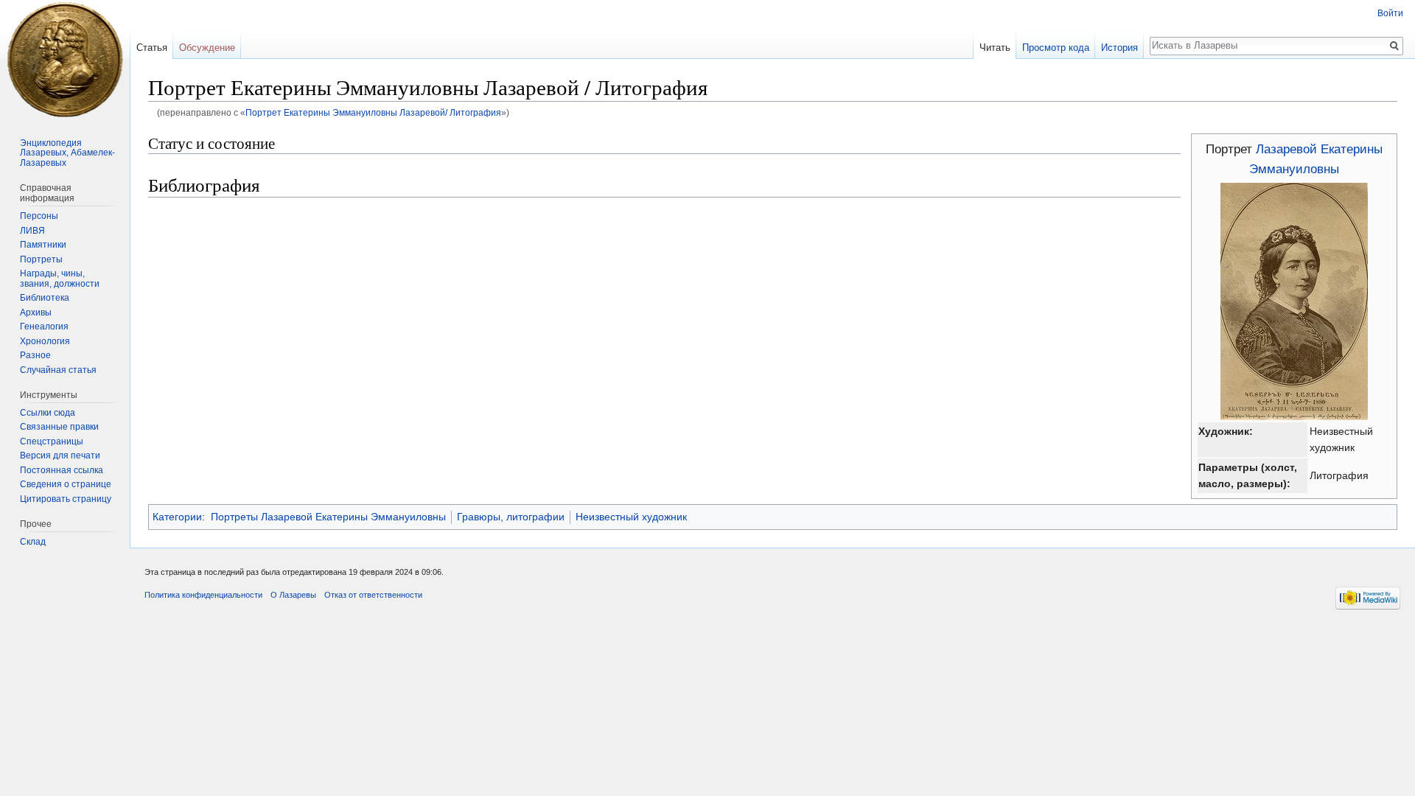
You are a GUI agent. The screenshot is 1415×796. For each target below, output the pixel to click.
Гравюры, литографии (511, 517)
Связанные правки (59, 427)
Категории (177, 517)
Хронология (45, 341)
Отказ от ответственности (373, 594)
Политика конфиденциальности (203, 594)
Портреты (41, 259)
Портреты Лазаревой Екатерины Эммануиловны (328, 517)
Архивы (36, 312)
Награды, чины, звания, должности (59, 278)
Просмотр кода (1055, 47)
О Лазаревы (293, 594)
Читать (994, 47)
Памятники (43, 245)
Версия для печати (60, 455)
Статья (151, 47)
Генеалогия (44, 326)
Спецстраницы (51, 441)
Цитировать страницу (65, 499)
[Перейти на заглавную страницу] (65, 59)
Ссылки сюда (47, 413)
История (1119, 47)
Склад (33, 542)
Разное (35, 355)
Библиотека (44, 298)
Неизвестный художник (631, 517)
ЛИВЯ (32, 231)
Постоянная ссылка (61, 470)
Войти (1390, 13)
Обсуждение (207, 47)
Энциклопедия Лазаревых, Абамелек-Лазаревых (67, 153)
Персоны (39, 216)
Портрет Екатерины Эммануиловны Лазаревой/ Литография (373, 112)
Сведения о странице (65, 484)
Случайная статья (58, 370)
